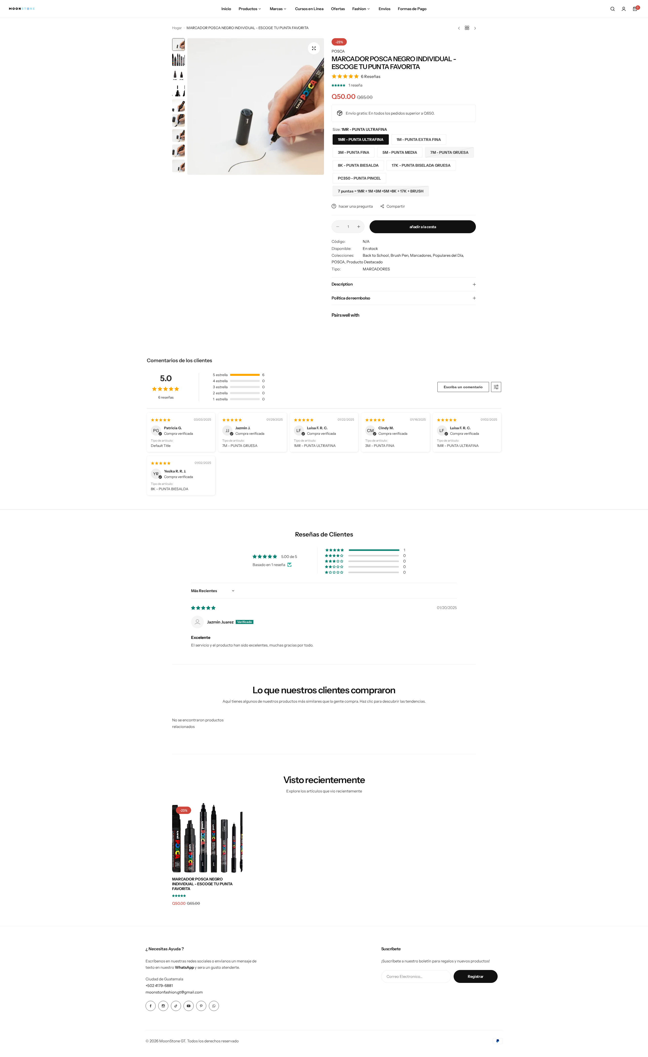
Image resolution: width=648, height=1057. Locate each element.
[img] (203, 608)
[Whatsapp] (214, 1006)
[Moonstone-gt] (22, 9)
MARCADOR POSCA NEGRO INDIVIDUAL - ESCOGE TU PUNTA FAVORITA (202, 884)
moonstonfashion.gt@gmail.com (174, 992)
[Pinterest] (201, 1006)
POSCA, (339, 262)
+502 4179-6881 (159, 985)
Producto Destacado (365, 262)
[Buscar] (612, 8)
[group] (255, 106)
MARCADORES (376, 269)
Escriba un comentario (463, 387)
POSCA (338, 51)
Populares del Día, (448, 255)
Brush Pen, (400, 255)
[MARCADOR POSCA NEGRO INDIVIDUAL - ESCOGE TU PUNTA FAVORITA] (207, 838)
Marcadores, (421, 255)
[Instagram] (163, 1006)
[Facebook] (151, 1006)
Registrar (475, 976)
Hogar (177, 28)
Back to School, (377, 255)
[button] (339, 85)
